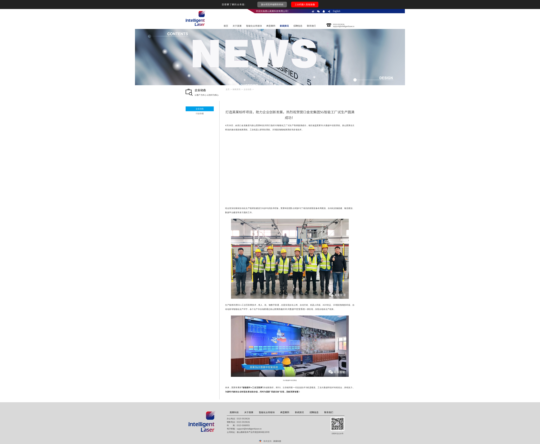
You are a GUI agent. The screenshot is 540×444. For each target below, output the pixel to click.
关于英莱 (237, 26)
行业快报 (200, 114)
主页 (228, 89)
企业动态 (200, 109)
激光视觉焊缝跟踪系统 (272, 4)
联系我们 (311, 26)
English (336, 11)
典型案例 (270, 26)
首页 (226, 26)
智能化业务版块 (254, 26)
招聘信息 (297, 26)
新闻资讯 (284, 26)
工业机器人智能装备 (305, 4)
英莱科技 (234, 412)
